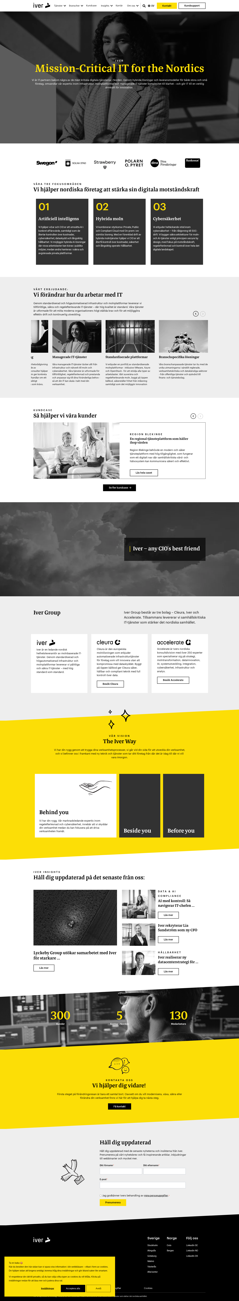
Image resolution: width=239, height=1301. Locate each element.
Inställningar (47, 1288)
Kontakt (166, 5)
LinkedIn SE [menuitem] (192, 1245)
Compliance (170, 896)
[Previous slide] (196, 314)
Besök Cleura (110, 684)
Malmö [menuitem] (150, 1261)
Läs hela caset (144, 473)
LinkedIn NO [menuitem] (192, 1250)
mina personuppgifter (156, 1195)
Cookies (148, 1288)
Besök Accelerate (173, 680)
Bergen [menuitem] (170, 1250)
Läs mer (44, 968)
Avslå (98, 1288)
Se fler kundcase (118, 487)
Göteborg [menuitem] (151, 1256)
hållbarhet (169, 952)
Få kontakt (120, 1106)
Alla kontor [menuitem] (152, 1272)
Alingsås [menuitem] (151, 1250)
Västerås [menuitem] (151, 1266)
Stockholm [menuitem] (152, 1245)
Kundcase (91, 6)
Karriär (119, 6)
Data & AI (167, 891)
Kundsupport (192, 5)
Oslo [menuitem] (169, 1245)
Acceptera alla (73, 1288)
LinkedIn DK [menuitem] (192, 1256)
